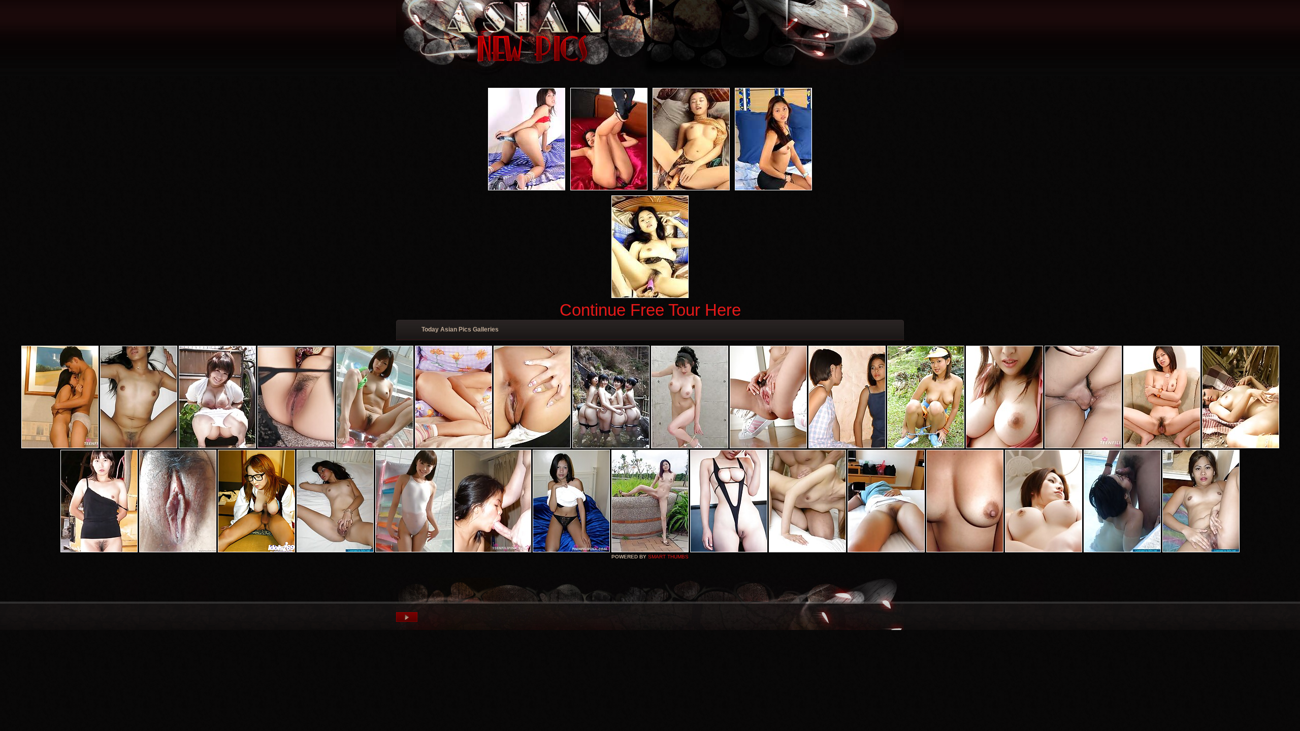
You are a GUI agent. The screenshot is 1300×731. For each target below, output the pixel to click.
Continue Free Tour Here (650, 310)
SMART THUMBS (668, 556)
